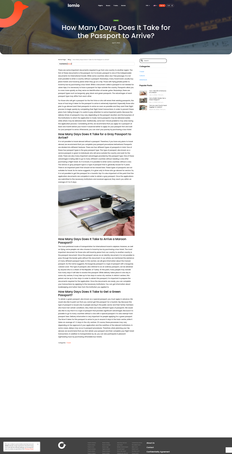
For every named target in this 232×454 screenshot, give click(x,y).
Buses (108, 5)
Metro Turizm (135, 447)
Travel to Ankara (91, 445)
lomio (74, 5)
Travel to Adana (91, 451)
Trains (115, 5)
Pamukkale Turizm (136, 445)
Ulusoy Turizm (135, 453)
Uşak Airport (120, 445)
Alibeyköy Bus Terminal (122, 453)
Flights (100, 5)
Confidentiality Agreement (158, 452)
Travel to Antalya (92, 449)
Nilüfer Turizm (135, 449)
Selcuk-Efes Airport (121, 451)
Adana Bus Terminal (122, 442)
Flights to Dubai (106, 449)
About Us (151, 443)
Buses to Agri (105, 447)
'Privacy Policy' (29, 449)
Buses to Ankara (106, 451)
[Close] (38, 444)
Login (168, 5)
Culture (142, 76)
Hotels (123, 5)
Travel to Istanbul (92, 442)
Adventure (143, 80)
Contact (150, 447)
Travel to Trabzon (92, 453)
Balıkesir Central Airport (122, 447)
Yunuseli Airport (121, 449)
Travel (116, 20)
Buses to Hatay (105, 453)
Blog (69, 60)
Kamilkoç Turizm (135, 451)
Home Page (62, 60)
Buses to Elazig (105, 442)
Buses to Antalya (106, 445)
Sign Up (162, 5)
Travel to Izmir (91, 447)
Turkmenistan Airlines (137, 442)
